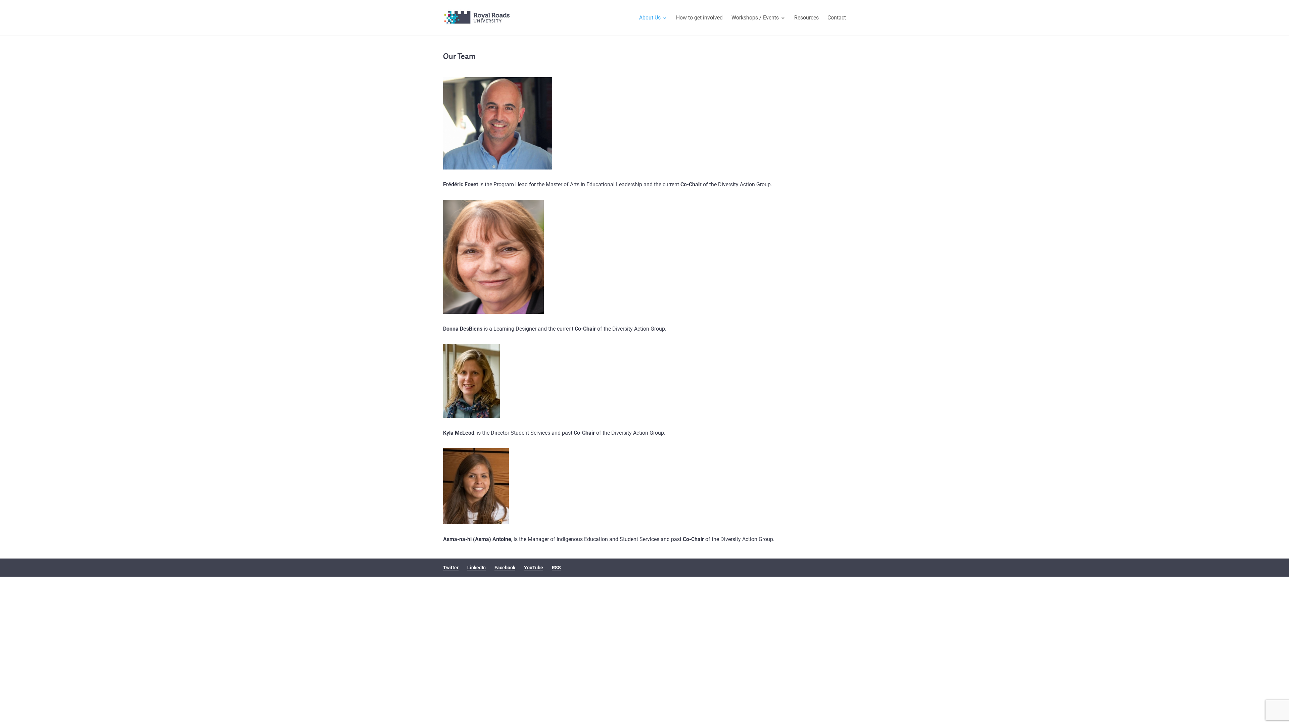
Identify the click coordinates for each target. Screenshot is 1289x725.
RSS (556, 567)
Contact (836, 18)
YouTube (533, 567)
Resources (806, 18)
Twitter (451, 567)
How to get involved (699, 18)
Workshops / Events (755, 18)
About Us (650, 18)
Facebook (504, 567)
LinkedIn (476, 567)
